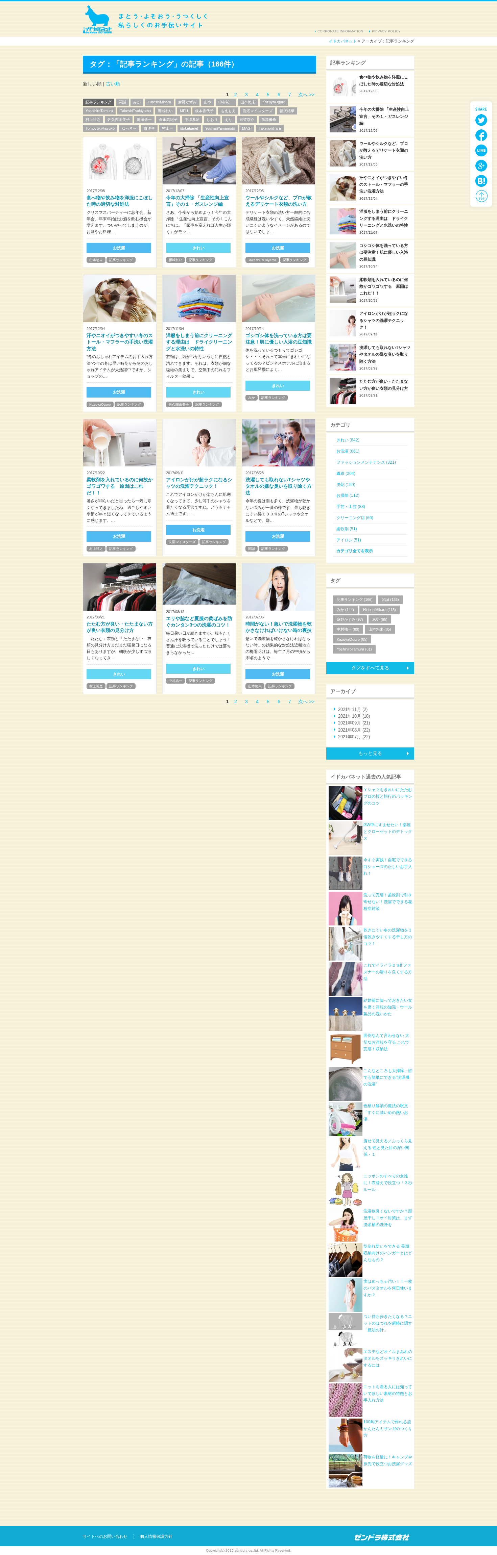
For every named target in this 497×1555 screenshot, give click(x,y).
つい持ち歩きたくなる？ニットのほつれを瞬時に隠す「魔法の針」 (387, 1323)
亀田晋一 (144, 120)
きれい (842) (347, 440)
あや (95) (379, 619)
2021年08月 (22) (354, 730)
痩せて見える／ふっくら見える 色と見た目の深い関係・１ (387, 1148)
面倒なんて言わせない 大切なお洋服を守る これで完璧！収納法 (386, 1042)
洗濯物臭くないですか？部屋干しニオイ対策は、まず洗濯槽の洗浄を (387, 1218)
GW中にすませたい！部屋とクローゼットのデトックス (387, 831)
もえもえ (228, 111)
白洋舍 (149, 128)
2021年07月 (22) (354, 736)
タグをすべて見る (370, 667)
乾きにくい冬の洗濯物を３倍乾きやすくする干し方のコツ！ (387, 937)
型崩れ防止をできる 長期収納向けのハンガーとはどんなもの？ (387, 1253)
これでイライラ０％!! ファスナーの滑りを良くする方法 (387, 972)
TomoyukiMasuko (100, 128)
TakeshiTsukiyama (135, 111)
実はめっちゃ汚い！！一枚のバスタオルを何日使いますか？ (387, 1288)
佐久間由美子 (119, 120)
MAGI (247, 128)
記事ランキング (99, 102)
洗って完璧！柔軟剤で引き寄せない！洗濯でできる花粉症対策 (387, 902)
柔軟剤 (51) (346, 529)
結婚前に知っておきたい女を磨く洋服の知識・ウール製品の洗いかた (387, 1007)
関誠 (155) (390, 599)
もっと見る (370, 753)
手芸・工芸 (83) (350, 506)
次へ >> (306, 94)
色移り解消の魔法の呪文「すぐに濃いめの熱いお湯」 (385, 1112)
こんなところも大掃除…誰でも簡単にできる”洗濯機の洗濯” (387, 1077)
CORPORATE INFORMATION (340, 31)
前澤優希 (268, 120)
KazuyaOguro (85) (352, 639)
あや (207, 102)
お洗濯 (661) (347, 451)
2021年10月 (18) (354, 716)
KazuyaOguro (273, 102)
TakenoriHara (270, 128)
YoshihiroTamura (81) (354, 649)
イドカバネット (145, 19)
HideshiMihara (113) (379, 610)
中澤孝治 (192, 120)
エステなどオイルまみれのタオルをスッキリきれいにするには (387, 1358)
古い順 (113, 83)
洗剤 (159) (345, 484)
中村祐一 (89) (348, 629)
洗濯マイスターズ (258, 111)
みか (137, 102)
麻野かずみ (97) (350, 619)
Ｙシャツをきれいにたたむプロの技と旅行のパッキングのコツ (387, 796)
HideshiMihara (159, 102)
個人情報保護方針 (156, 1536)
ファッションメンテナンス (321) (366, 462)
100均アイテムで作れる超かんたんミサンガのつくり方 (387, 1429)
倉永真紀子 (168, 120)
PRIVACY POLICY (386, 31)
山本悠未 (247, 102)
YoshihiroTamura (99, 111)
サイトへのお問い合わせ (105, 1536)
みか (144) (345, 610)
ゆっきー (129, 128)
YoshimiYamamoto (220, 128)
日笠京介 (246, 120)
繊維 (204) (345, 473)
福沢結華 (287, 111)
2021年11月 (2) (353, 709)
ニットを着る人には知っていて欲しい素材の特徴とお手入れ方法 (387, 1393)
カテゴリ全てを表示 (354, 551)
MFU (184, 111)
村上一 (167, 128)
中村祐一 (225, 102)
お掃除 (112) (347, 495)
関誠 (122, 102)
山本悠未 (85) (380, 629)
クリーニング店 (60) (354, 517)
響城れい (165, 111)
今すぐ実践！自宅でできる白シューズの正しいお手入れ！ (387, 867)
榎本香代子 (204, 111)
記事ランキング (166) (355, 599)
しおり (212, 120)
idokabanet (189, 128)
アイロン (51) (348, 540)
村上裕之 (93, 120)
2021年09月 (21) (354, 722)
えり (228, 120)
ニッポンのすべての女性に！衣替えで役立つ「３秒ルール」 (387, 1183)
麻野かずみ (187, 102)
